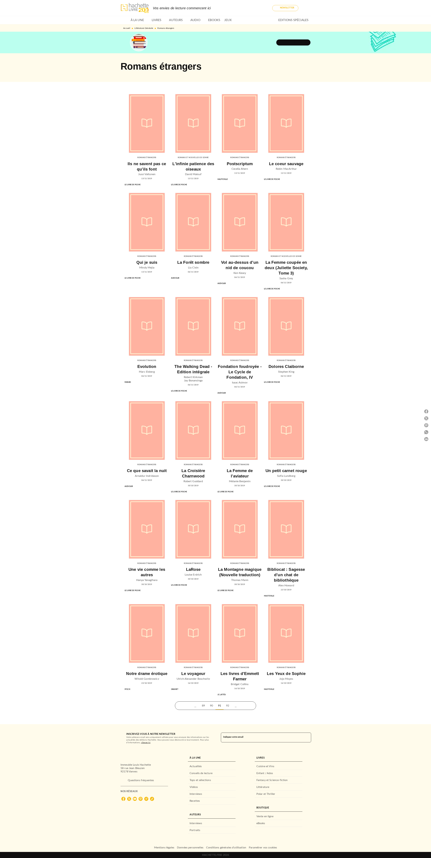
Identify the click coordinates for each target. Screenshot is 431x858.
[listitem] (123, 799)
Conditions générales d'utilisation (226, 847)
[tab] (125, 20)
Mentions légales (164, 847)
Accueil (126, 28)
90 (211, 705)
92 (227, 705)
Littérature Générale (144, 28)
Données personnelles (190, 847)
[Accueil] (135, 8)
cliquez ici (145, 743)
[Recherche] (306, 8)
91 (219, 705)
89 (203, 705)
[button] (285, 8)
